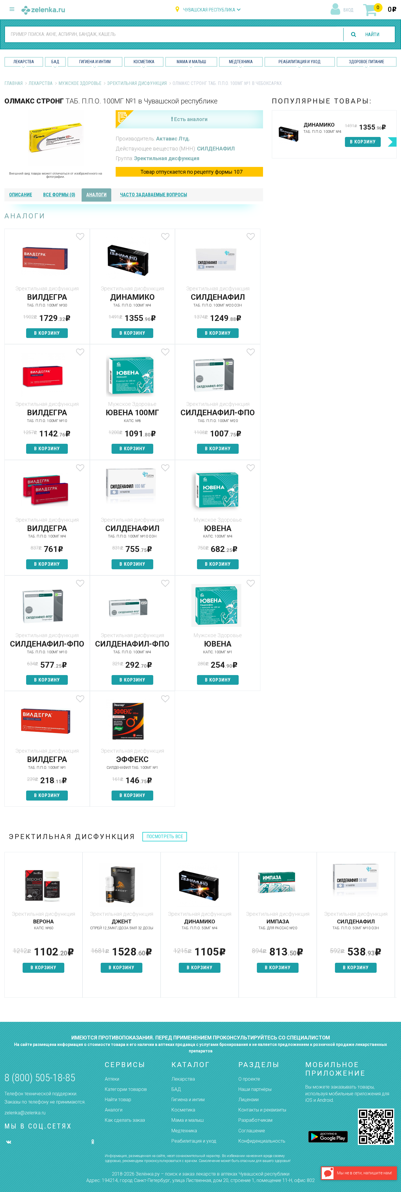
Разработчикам (255, 1120)
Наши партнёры (255, 1089)
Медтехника (241, 61)
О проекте (249, 1079)
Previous (8, 928)
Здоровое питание (366, 61)
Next (392, 928)
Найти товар (118, 1099)
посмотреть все (164, 836)
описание (20, 194)
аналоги (96, 194)
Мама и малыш (191, 61)
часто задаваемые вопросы (153, 194)
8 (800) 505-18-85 (39, 1078)
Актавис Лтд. (173, 138)
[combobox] (170, 34)
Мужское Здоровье (79, 83)
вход (348, 10)
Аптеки (112, 1079)
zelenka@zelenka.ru (25, 1113)
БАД (55, 61)
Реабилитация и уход (300, 61)
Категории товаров (126, 1089)
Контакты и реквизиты (262, 1110)
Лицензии (248, 1099)
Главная (13, 83)
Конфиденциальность (261, 1141)
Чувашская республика (209, 10)
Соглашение (251, 1131)
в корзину (47, 333)
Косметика (144, 61)
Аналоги (113, 1110)
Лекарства (24, 61)
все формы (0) (59, 194)
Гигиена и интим (188, 1099)
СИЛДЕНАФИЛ (216, 148)
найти (372, 34)
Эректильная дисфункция (137, 83)
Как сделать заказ (125, 1120)
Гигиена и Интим (95, 61)
